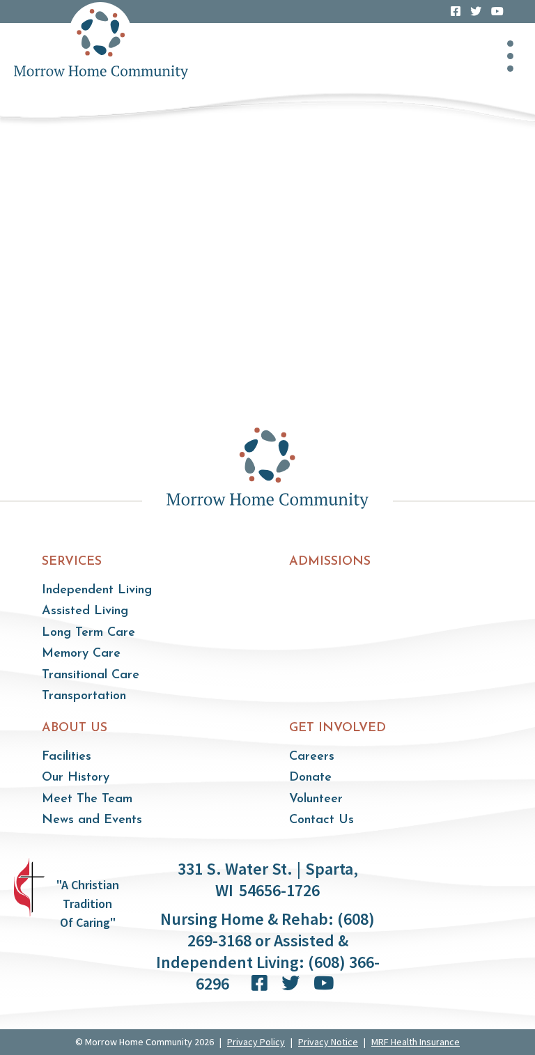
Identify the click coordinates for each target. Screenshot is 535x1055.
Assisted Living (85, 611)
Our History (75, 778)
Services (72, 562)
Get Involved (337, 728)
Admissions (330, 562)
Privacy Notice (328, 1042)
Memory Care (81, 654)
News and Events (92, 820)
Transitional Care (90, 675)
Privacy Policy (256, 1042)
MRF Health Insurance (415, 1042)
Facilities (66, 757)
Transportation (84, 696)
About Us (74, 728)
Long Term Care (88, 633)
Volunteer (316, 799)
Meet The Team (87, 799)
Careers (311, 757)
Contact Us (321, 820)
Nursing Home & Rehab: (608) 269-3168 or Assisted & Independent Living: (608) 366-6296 (268, 951)
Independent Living (97, 590)
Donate (310, 778)
